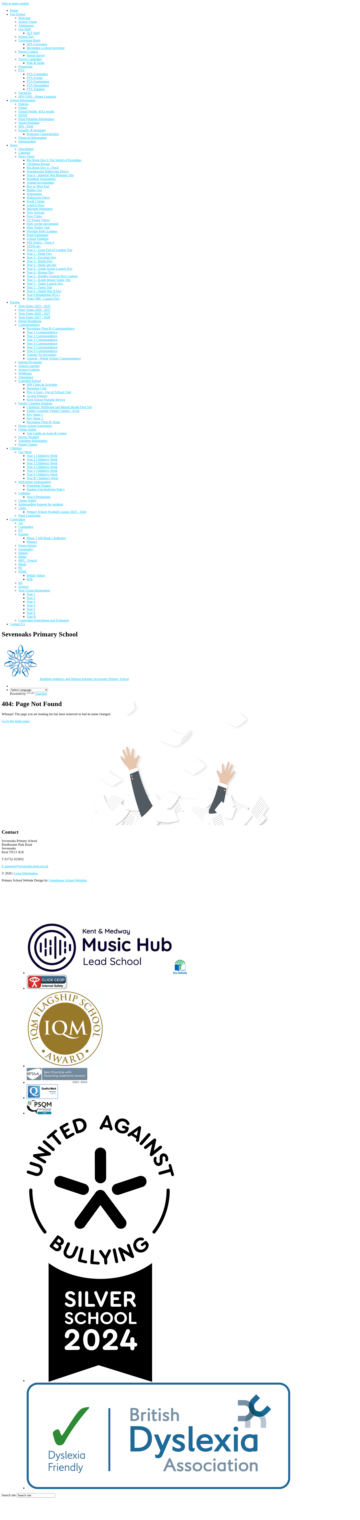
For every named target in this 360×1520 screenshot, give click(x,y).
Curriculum (17, 519)
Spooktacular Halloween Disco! (48, 171)
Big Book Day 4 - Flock (43, 167)
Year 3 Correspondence (42, 339)
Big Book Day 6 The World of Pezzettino (54, 160)
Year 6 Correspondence (42, 351)
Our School (17, 14)
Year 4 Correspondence (42, 343)
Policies (23, 104)
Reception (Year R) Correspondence (50, 328)
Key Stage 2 (35, 418)
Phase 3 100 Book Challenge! (46, 538)
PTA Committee (37, 74)
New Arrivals (35, 212)
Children (15, 448)
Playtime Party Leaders (42, 231)
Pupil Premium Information (36, 119)
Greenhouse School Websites (68, 880)
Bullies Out (34, 190)
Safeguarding (27, 141)
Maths (22, 556)
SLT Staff (33, 33)
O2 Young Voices (38, 220)
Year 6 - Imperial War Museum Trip (50, 175)
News (14, 145)
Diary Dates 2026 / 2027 (34, 310)
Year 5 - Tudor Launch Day (45, 283)
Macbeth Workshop (39, 209)
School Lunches (29, 366)
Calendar (24, 152)
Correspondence (29, 325)
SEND (22, 115)
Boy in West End (38, 186)
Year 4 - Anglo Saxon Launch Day (49, 268)
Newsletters (26, 149)
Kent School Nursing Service (46, 399)
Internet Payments (30, 362)
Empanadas (34, 194)
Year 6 (31, 613)
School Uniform (29, 369)
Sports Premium (28, 123)
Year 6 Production (38, 497)
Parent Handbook (29, 321)
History (23, 553)
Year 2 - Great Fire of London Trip (49, 250)
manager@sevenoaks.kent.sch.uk (25, 866)
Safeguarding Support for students (40, 504)
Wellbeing (25, 373)
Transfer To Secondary (42, 354)
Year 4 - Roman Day (40, 272)
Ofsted (22, 108)
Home (14, 10)
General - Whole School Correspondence (54, 358)
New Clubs (34, 216)
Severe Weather (28, 437)
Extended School (29, 381)
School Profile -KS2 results (36, 111)
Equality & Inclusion (32, 130)
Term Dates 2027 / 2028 (34, 317)
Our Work (25, 452)
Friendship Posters (39, 485)
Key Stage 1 (35, 414)
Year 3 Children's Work (42, 463)
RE (20, 583)
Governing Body (29, 40)
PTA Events (34, 78)
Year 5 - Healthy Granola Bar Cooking (52, 276)
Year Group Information (34, 590)
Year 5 (31, 609)
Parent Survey (36, 55)
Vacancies (24, 93)
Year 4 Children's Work (42, 467)
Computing (25, 527)
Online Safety (27, 429)
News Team (26, 156)
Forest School (27, 545)
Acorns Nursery (37, 396)
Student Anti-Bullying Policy (46, 489)
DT (20, 530)
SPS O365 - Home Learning (37, 96)
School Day (26, 36)
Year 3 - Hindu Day (40, 261)
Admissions (26, 25)
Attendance (25, 377)
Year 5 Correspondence (42, 347)
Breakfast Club (36, 388)
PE (20, 568)
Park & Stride (36, 63)
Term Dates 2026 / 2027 (34, 313)
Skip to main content (15, 3)
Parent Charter (27, 444)
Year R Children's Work (42, 478)
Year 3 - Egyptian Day (41, 257)
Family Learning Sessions (35, 403)
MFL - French (27, 560)
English (23, 534)
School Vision (27, 21)
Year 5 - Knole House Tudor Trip (48, 280)
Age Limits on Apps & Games (47, 433)
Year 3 (31, 601)
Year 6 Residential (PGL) (43, 295)
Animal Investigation (40, 182)
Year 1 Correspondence (42, 332)
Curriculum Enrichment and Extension (43, 620)
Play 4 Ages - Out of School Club (49, 392)
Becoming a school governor (46, 48)
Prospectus (25, 66)
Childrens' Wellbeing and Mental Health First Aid (59, 407)
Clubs (22, 508)
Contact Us (17, 624)
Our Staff (24, 29)
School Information (22, 100)
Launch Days (35, 205)
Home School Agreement (35, 426)
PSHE (22, 571)
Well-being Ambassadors (34, 482)
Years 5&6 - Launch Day (43, 298)
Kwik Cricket (36, 201)
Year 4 (31, 605)
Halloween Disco (38, 197)
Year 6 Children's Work (42, 474)
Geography (25, 549)
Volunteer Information (32, 441)
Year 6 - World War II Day (44, 291)
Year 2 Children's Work (42, 459)
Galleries (24, 493)
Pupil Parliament (37, 235)
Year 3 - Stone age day (41, 265)
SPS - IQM (25, 126)
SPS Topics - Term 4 (40, 242)
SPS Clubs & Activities (42, 384)
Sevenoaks (84, 679)
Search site (9, 1495)
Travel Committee (30, 59)
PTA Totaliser (36, 89)
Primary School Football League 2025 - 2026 (56, 512)
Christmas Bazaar (38, 164)
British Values (36, 575)
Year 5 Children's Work (42, 470)
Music (22, 564)
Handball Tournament (41, 179)
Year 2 (31, 598)
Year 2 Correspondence (42, 336)
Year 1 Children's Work (42, 455)
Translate (41, 693)
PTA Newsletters (38, 85)
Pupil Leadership (29, 515)
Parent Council (28, 51)
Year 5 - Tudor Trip (39, 287)
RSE (30, 579)
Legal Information (26, 873)
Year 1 (31, 594)
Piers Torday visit (38, 227)
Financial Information (32, 137)
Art (20, 523)
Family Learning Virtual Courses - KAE (53, 411)
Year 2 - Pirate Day (39, 253)
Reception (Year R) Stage (43, 422)
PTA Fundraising (38, 81)
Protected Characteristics (43, 134)
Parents (15, 302)
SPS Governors (37, 44)
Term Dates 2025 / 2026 (34, 306)
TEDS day (34, 246)
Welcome (24, 18)
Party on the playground (42, 224)
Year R (31, 616)
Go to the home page (15, 721)
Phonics (32, 542)
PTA (21, 70)
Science (23, 586)
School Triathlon (38, 238)
